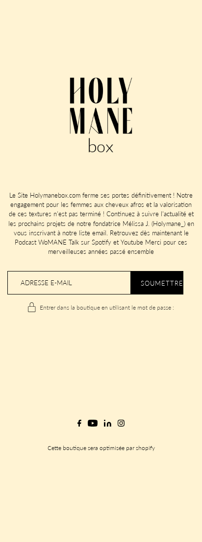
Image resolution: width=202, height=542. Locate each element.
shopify (145, 448)
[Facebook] (79, 427)
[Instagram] (121, 427)
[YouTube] (93, 427)
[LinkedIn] (107, 427)
